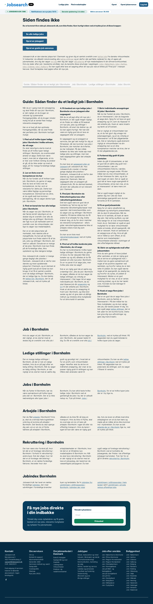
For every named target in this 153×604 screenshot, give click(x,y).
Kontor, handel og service (87, 566)
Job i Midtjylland (108, 583)
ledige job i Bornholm (35, 279)
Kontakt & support (36, 557)
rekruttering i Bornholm (119, 458)
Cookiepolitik (34, 569)
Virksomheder (58, 567)
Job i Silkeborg (131, 571)
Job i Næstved (131, 590)
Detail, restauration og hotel (88, 555)
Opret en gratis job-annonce (40, 48)
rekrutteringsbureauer (69, 237)
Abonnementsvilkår (36, 559)
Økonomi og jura (84, 576)
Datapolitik (33, 566)
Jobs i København (106, 64)
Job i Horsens (131, 587)
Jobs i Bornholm (126, 84)
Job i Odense (131, 559)
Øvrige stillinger (83, 578)
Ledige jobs (64, 4)
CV (61, 287)
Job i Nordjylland (108, 578)
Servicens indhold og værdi (39, 564)
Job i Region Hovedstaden (112, 559)
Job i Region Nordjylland (111, 562)
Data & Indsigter (59, 557)
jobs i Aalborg (42, 66)
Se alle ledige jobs (35, 34)
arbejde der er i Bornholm (108, 427)
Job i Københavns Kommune (112, 555)
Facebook (6, 579)
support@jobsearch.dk (13, 562)
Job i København (132, 555)
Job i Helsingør (131, 585)
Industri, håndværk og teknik (88, 557)
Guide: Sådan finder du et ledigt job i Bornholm (47, 84)
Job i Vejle (130, 573)
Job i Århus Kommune (110, 557)
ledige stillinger (67, 59)
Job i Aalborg (131, 562)
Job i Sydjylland (108, 585)
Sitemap (32, 571)
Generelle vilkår (35, 562)
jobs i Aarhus (121, 64)
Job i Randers (131, 566)
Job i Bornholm (79, 84)
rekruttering (79, 61)
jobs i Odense (29, 66)
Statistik (56, 562)
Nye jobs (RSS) (35, 573)
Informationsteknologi (86, 559)
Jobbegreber (58, 564)
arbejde (36, 417)
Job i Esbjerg (131, 564)
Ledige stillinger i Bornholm (102, 84)
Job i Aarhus (130, 557)
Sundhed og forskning (86, 571)
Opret (114, 4)
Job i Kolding (131, 569)
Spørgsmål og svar (60, 560)
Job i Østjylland (108, 580)
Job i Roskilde (131, 576)
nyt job (54, 61)
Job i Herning (131, 580)
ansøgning (82, 284)
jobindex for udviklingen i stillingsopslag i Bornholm (76, 485)
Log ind (143, 4)
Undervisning (82, 573)
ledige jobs (102, 56)
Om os (31, 555)
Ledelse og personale (86, 569)
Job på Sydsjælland (109, 573)
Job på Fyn (106, 576)
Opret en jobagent (35, 41)
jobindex (36, 485)
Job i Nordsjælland (109, 566)
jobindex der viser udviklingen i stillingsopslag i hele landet (98, 485)
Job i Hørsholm (131, 583)
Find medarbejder (78, 4)
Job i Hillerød (131, 578)
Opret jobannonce (128, 4)
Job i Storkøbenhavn (110, 564)
